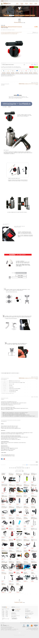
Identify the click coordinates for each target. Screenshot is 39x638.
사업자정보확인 (31, 622)
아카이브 (26, 4)
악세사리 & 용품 (11, 15)
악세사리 (21, 4)
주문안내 (37, 82)
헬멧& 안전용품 (6, 15)
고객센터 (35, 4)
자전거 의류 (27, 15)
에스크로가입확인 (36, 622)
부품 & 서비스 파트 (32, 15)
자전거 (17, 4)
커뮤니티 (31, 4)
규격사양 (35, 82)
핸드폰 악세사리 (22, 15)
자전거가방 (16, 15)
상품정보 (32, 82)
